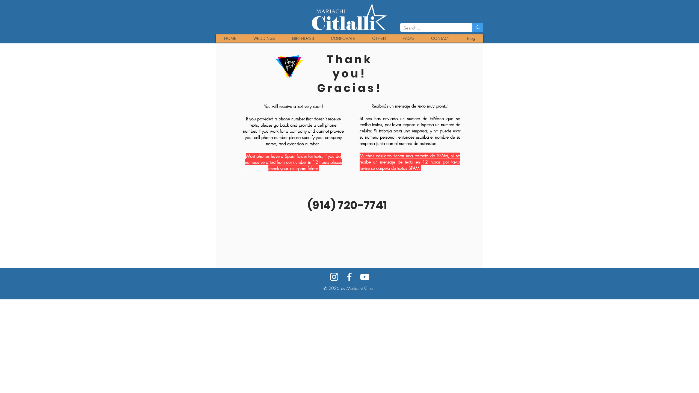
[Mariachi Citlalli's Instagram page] (334, 276)
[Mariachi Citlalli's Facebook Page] (349, 276)
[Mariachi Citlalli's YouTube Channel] (364, 276)
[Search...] (477, 27)
